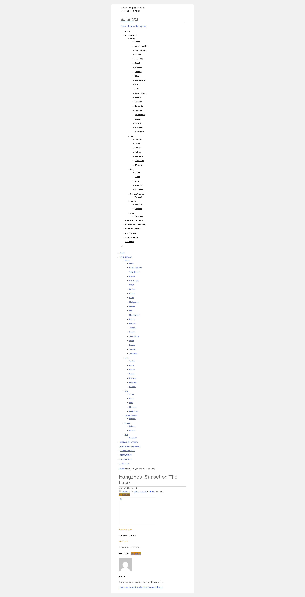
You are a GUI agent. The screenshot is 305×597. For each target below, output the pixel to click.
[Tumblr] (133, 11)
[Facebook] (122, 11)
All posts (136, 553)
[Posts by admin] (120, 491)
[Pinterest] (130, 11)
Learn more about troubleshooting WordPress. (141, 587)
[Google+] (124, 11)
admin (125, 491)
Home (122, 469)
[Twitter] (136, 11)
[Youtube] (138, 11)
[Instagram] (127, 11)
